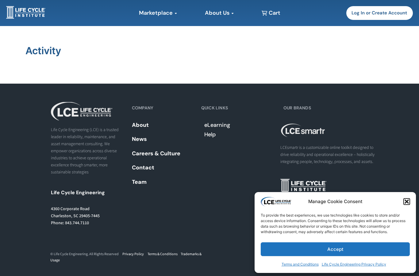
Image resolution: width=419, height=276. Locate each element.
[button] (407, 201)
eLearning (217, 125)
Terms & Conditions (163, 254)
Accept (335, 249)
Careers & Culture (156, 153)
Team (139, 182)
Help (210, 134)
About (140, 125)
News (139, 139)
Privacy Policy (133, 254)
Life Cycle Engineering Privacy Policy (354, 264)
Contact (143, 167)
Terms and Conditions (300, 264)
